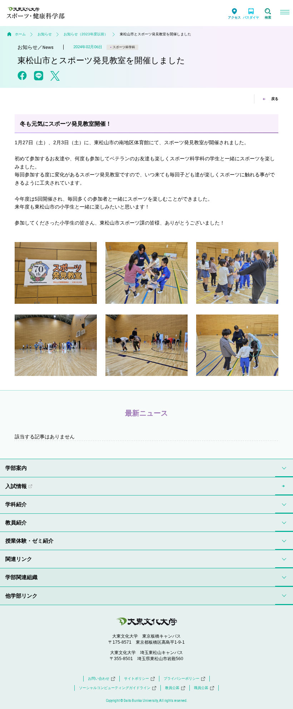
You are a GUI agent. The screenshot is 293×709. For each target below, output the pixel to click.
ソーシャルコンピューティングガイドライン (114, 688)
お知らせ (45, 34)
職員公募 (201, 688)
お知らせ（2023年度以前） (86, 34)
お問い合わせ (98, 678)
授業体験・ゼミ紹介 (29, 541)
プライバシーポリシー (181, 678)
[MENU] (284, 13)
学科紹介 (16, 504)
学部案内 (16, 468)
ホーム (20, 34)
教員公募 (172, 688)
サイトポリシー (136, 678)
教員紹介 (16, 522)
